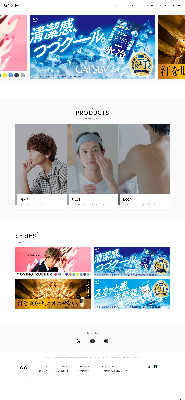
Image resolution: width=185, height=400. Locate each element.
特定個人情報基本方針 (86, 371)
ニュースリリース (84, 366)
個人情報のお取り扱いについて (115, 371)
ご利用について (110, 366)
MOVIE (163, 5)
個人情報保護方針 (62, 371)
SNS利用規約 (42, 371)
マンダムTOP (42, 366)
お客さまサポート (62, 366)
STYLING (177, 5)
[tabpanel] (92, 47)
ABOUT (118, 5)
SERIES (150, 5)
